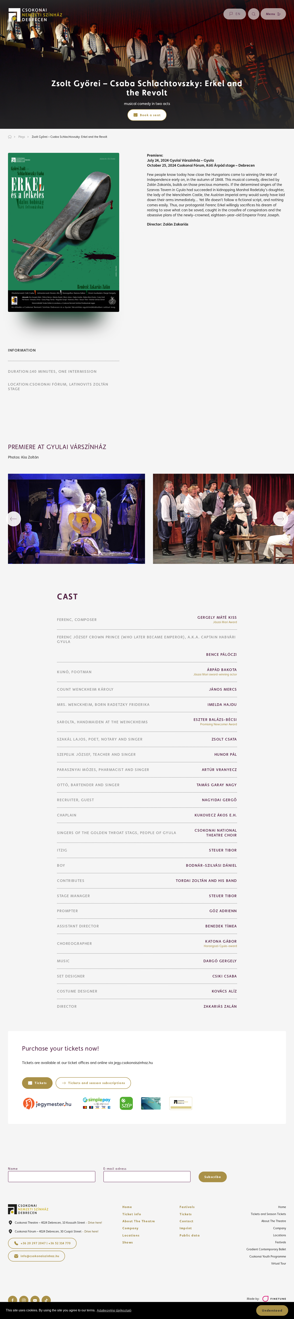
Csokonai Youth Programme (267, 1256)
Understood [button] (272, 1310)
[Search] (253, 14)
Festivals (187, 1207)
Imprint (186, 1228)
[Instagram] (23, 1300)
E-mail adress (115, 1169)
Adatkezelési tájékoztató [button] (114, 1310)
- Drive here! (94, 1222)
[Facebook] (12, 1300)
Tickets (186, 1214)
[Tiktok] (46, 1300)
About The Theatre (138, 1221)
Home (127, 1207)
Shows (127, 1242)
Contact (187, 1221)
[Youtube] (35, 1300)
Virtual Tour (278, 1263)
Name (13, 1169)
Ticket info (131, 1214)
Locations (130, 1235)
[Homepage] (35, 15)
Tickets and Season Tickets (268, 1214)
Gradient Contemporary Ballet (266, 1249)
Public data (190, 1235)
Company (130, 1228)
